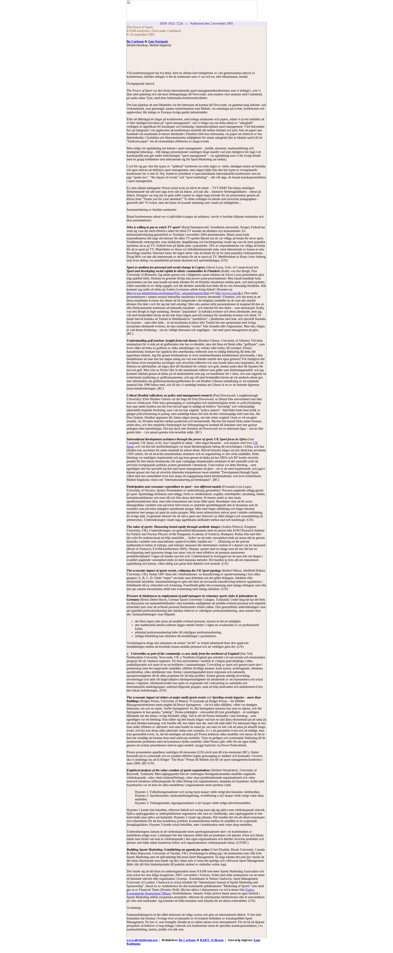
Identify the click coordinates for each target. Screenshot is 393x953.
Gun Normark (158, 41)
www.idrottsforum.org (142, 940)
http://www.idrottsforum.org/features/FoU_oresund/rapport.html (168, 293)
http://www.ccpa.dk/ (228, 293)
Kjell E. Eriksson (212, 940)
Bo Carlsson (135, 41)
